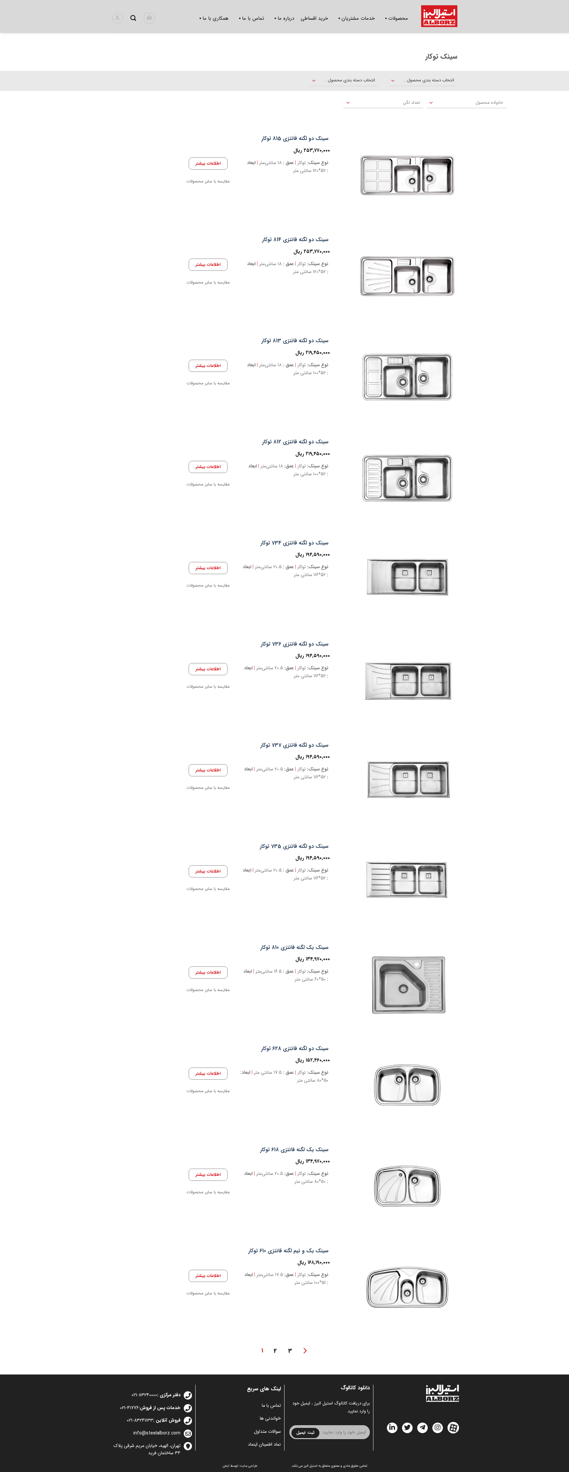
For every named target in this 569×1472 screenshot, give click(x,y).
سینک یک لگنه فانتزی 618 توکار (294, 1150)
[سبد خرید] (149, 18)
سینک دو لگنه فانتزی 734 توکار (294, 543)
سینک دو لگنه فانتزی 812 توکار (295, 442)
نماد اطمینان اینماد (264, 1444)
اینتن (226, 1465)
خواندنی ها (270, 1418)
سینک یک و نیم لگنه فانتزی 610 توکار (288, 1251)
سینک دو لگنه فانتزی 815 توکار (294, 138)
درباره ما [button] (286, 18)
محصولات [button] (398, 18)
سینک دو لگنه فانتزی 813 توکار (294, 341)
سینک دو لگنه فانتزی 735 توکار (294, 846)
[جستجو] (133, 18)
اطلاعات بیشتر (208, 163)
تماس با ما (271, 1405)
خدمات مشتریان (358, 18)
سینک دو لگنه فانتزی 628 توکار (294, 1048)
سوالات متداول (267, 1431)
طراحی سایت (248, 1465)
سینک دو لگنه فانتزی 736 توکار (294, 644)
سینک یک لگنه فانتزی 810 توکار (294, 947)
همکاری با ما (216, 18)
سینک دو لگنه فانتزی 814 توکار (295, 239)
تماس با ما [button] (253, 18)
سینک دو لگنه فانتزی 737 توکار (294, 745)
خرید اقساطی (314, 18)
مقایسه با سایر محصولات (208, 181)
